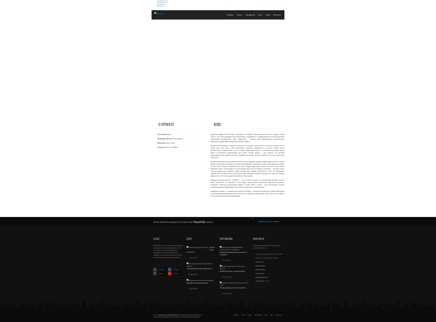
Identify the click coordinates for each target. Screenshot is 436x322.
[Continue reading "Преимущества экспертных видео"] (200, 280)
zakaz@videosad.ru (162, 1)
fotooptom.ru (260, 273)
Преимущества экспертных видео (197, 283)
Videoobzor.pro (161, 4)
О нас (243, 315)
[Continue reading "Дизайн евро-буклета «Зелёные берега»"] (234, 267)
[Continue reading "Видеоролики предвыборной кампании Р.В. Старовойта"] (234, 248)
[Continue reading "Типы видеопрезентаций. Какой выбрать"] (201, 264)
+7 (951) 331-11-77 (162, 2)
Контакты (279, 315)
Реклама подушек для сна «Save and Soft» (233, 287)
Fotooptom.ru (160, 6)
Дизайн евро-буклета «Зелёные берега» (232, 271)
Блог (266, 315)
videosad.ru (259, 262)
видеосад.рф (260, 266)
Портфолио (258, 315)
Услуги (250, 315)
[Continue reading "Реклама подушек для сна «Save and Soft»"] (234, 284)
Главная (236, 315)
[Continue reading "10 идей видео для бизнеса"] (198, 247)
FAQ (271, 315)
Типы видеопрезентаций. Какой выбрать (200, 268)
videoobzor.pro (260, 269)
